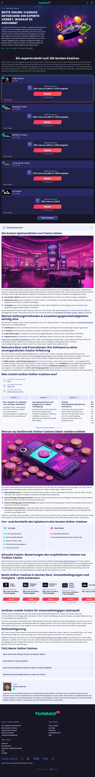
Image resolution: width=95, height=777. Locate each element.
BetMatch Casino (19, 135)
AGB (2, 751)
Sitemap (4, 753)
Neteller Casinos (7, 733)
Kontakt (4, 743)
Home (3, 8)
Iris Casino (16, 191)
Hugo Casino (18, 78)
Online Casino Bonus (9, 730)
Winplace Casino (19, 107)
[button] (34, 428)
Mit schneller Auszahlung (11, 726)
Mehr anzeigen (8, 100)
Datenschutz (6, 746)
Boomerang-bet (55, 733)
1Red (50, 735)
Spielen (47, 94)
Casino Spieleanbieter (9, 735)
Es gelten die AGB (48, 97)
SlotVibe (52, 728)
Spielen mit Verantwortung (11, 748)
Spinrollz (52, 730)
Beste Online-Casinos (9, 728)
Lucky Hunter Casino (21, 163)
